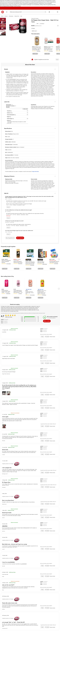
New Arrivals (12, 4)
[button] (35, 23)
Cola (21, 16)
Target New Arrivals (4, 0)
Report (23, 204)
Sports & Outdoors (30, 2)
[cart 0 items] (57, 12)
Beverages (11, 16)
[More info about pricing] (58, 25)
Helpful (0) (17, 225)
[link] (35, 23)
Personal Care (24, 2)
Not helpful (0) (19, 204)
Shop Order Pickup (45, 4)
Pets (35, 2)
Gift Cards (38, 3)
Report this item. (35, 171)
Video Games (13, 3)
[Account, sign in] (51, 12)
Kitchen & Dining (44, 0)
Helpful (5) (14, 204)
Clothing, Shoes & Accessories (28, 0)
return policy (36, 188)
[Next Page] (59, 45)
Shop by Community (45, 3)
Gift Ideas (34, 3)
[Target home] (2, 12)
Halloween (20, 0)
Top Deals (27, 4)
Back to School (11, 0)
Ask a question (20, 238)
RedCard (9, 6)
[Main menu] (6, 12)
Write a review (47, 321)
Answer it (8, 207)
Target (2, 16)
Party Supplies (29, 3)
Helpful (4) (18, 214)
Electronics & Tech (7, 3)
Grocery (4, 2)
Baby (17, 2)
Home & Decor (38, 0)
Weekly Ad (39, 4)
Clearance (7, 4)
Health (37, 2)
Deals (4, 4)
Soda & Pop (17, 16)
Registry (5, 6)
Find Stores (18, 6)
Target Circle (13, 6)
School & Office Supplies (48, 2)
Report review (52, 336)
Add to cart (34, 30)
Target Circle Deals (33, 4)
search (45, 12)
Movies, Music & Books (21, 3)
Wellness (41, 2)
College (16, 0)
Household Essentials (11, 2)
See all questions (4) (10, 238)
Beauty (19, 2)
